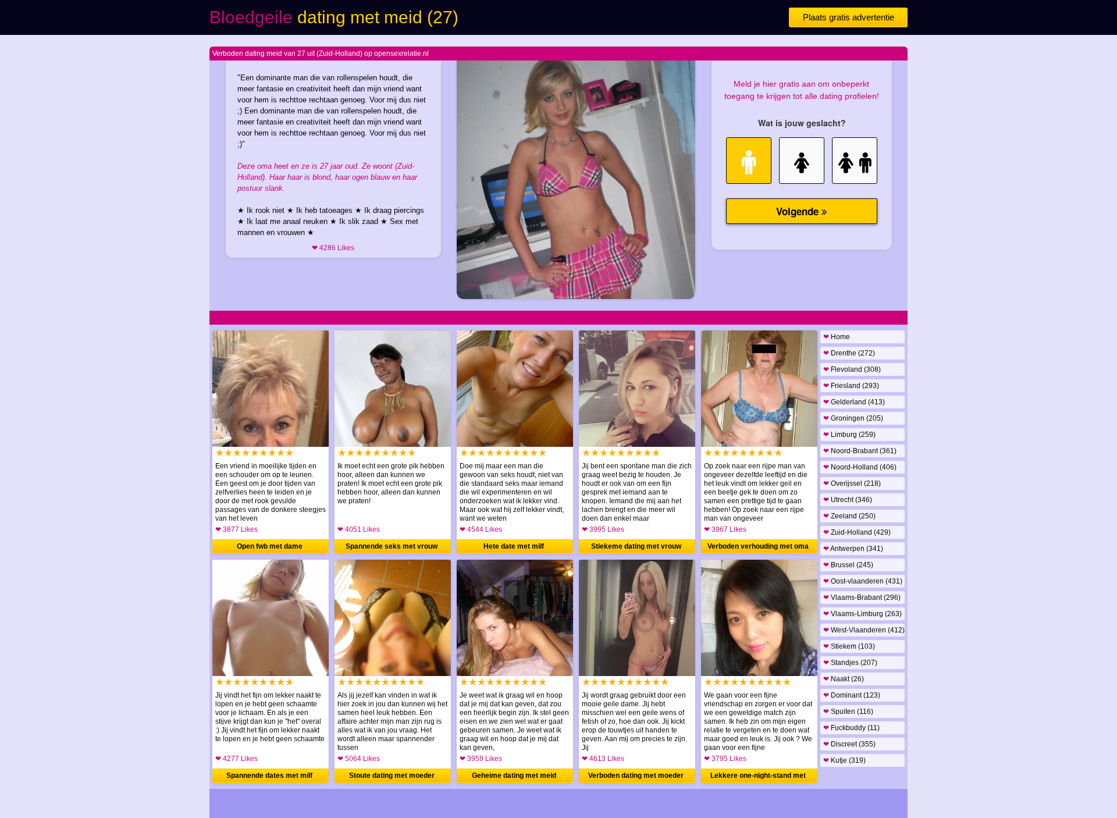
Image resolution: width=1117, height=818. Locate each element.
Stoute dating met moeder (392, 775)
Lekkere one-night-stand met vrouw (758, 777)
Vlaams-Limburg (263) (862, 614)
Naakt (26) (843, 679)
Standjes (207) (850, 663)
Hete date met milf (513, 546)
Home (836, 337)
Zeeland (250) (849, 516)
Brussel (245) (848, 565)
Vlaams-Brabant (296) (862, 597)
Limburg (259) (849, 435)
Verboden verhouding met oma (758, 546)
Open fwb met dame (270, 546)
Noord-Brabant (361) (860, 451)
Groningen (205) (853, 418)
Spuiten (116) (848, 711)
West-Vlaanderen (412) (864, 630)
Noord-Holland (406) (860, 467)
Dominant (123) (851, 695)
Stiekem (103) (849, 646)
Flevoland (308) (852, 369)
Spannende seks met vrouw (391, 546)
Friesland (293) (851, 386)
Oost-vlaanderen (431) (862, 581)
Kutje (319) (844, 760)
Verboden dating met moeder (636, 775)
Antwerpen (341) (853, 549)
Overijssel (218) (852, 483)
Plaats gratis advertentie (848, 17)
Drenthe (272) (849, 353)
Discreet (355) (849, 744)
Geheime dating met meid (514, 775)
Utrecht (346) (847, 500)
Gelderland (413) (854, 402)
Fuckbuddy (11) (851, 728)
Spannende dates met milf (269, 775)
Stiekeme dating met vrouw (636, 546)
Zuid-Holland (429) (857, 532)
